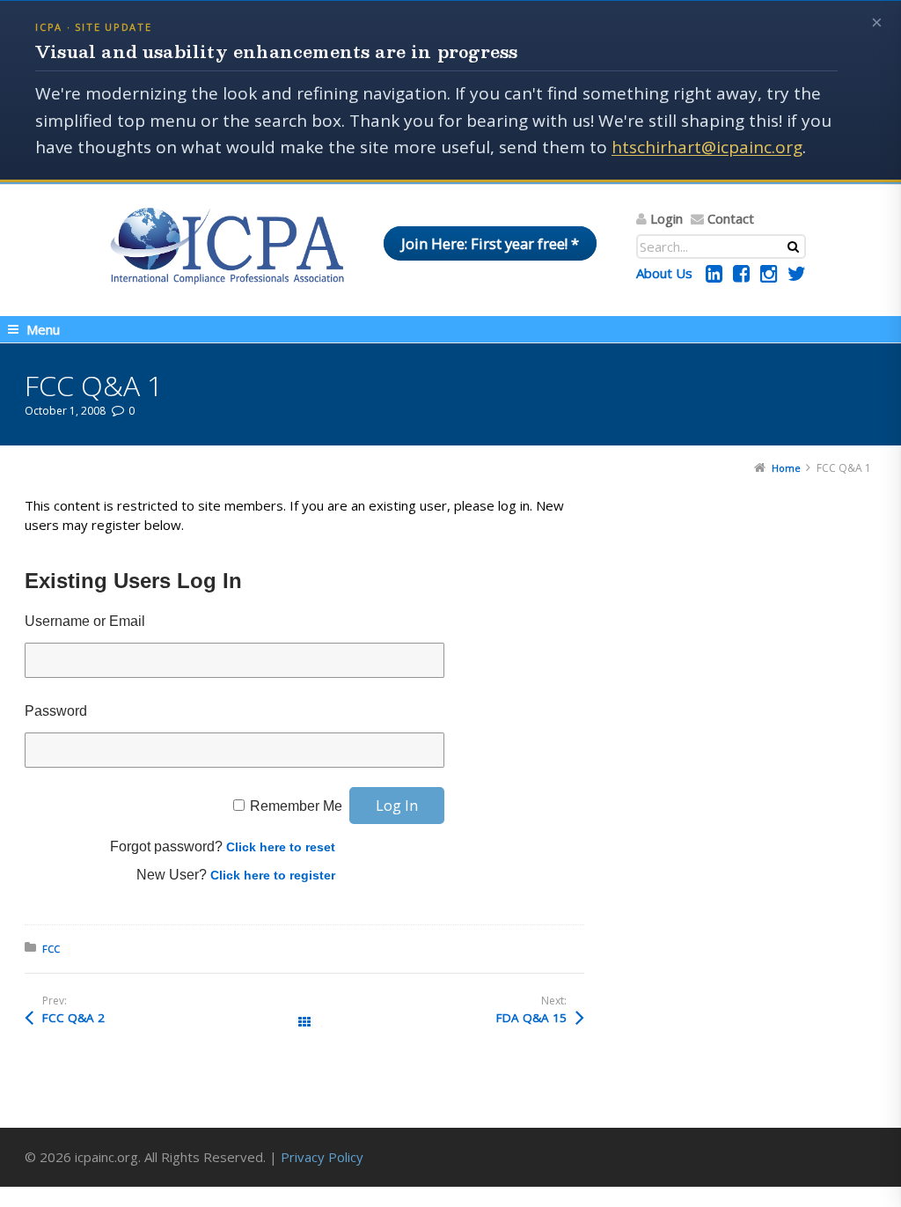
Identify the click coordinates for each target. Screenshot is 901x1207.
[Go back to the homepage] (227, 245)
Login (666, 218)
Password (56, 710)
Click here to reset (280, 847)
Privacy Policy (322, 1157)
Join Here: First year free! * (490, 243)
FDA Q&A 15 (531, 1018)
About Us (664, 273)
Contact (730, 218)
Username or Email (85, 621)
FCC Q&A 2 (73, 1018)
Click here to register (272, 875)
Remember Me (296, 806)
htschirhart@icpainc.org (707, 147)
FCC (51, 948)
